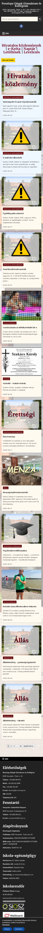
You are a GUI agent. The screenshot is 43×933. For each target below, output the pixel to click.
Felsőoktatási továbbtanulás (12, 546)
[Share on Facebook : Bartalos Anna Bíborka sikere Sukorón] (21, 598)
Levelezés (32, 52)
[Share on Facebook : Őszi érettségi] (21, 428)
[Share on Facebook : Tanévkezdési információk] (21, 261)
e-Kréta (14, 49)
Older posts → (29, 746)
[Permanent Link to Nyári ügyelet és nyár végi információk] (21, 80)
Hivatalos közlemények (21, 45)
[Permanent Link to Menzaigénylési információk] (21, 470)
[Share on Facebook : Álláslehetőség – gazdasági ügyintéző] (21, 654)
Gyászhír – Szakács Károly (14, 383)
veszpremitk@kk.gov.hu (16, 818)
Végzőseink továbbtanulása (15, 551)
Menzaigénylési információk (15, 492)
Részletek (6, 925)
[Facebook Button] (21, 26)
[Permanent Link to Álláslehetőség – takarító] (21, 699)
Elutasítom (18, 929)
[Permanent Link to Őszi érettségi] (21, 415)
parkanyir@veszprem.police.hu (13, 898)
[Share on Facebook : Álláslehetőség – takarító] (21, 712)
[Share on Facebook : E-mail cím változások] (21, 149)
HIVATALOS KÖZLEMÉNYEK (13, 97)
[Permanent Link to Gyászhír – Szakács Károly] (21, 361)
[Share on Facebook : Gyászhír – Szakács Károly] (21, 375)
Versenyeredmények (10, 323)
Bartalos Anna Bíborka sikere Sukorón (19, 606)
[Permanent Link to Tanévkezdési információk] (21, 247)
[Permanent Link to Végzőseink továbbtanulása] (21, 529)
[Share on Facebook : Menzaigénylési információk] (21, 484)
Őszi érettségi (9, 437)
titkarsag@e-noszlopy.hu (17, 790)
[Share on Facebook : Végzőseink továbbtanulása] (21, 542)
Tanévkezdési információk (14, 269)
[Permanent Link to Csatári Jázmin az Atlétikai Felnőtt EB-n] (21, 305)
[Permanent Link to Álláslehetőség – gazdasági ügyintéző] (21, 640)
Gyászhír (6, 379)
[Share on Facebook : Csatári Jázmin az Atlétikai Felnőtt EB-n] (21, 319)
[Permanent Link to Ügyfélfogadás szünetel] (21, 191)
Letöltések (12, 52)
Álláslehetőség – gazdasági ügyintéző (19, 662)
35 (21, 746)
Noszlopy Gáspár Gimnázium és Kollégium (21, 4)
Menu (7, 33)
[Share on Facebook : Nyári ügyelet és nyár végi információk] (21, 93)
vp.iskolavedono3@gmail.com (23, 875)
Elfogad (7, 929)
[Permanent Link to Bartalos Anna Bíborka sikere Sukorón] (21, 584)
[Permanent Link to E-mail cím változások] (21, 136)
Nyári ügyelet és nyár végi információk (19, 102)
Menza (6, 488)
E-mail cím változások (12, 158)
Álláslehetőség (8, 658)
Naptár (29, 49)
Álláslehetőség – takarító (14, 721)
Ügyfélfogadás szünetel (13, 213)
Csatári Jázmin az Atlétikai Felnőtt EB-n (20, 327)
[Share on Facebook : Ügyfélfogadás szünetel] (21, 205)
